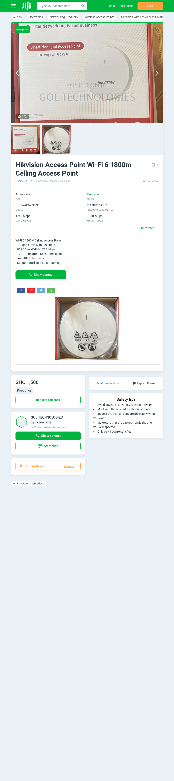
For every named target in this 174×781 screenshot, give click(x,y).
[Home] (27, 6)
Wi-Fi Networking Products (29, 483)
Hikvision (93, 194)
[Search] (83, 6)
